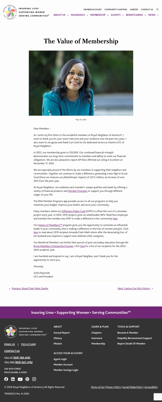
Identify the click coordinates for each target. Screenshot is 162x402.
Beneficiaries (134, 14)
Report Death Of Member (131, 343)
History (58, 338)
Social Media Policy (132, 387)
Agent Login (60, 359)
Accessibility (151, 387)
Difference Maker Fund (73, 211)
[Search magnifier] (157, 9)
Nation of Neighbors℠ (50, 225)
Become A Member (127, 332)
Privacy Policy (113, 387)
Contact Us (147, 9)
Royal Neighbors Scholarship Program (53, 246)
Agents (116, 14)
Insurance (78, 14)
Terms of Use (98, 387)
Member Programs (77, 190)
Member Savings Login (66, 369)
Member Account (93, 9)
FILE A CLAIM (28, 344)
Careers (134, 9)
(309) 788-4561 (21, 357)
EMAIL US (9, 344)
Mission (58, 343)
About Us (59, 14)
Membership (98, 14)
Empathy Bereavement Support (134, 338)
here (115, 218)
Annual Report (62, 332)
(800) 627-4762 (24, 362)
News (152, 14)
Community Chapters (115, 9)
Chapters (96, 332)
